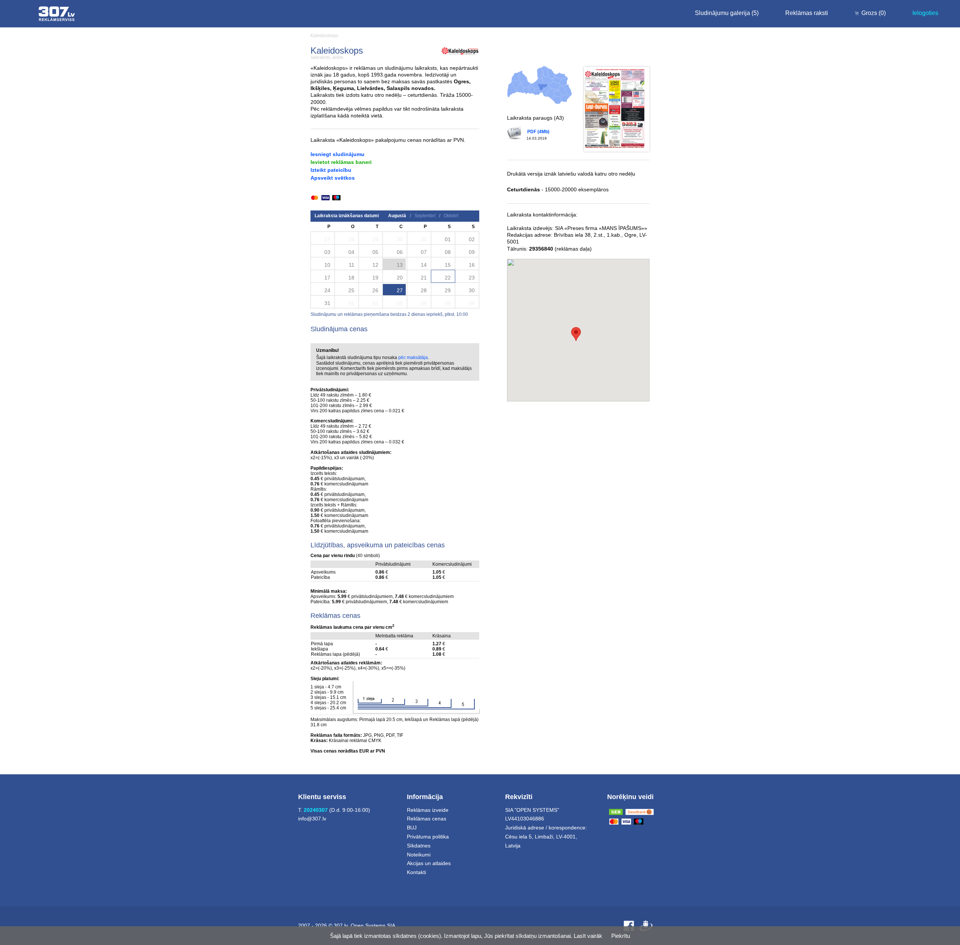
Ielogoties (925, 13)
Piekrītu (620, 936)
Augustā (397, 215)
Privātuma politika (428, 837)
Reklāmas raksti (806, 13)
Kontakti (416, 872)
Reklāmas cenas (426, 819)
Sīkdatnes (418, 846)
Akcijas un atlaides (429, 863)
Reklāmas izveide (427, 810)
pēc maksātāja (413, 357)
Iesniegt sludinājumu (337, 154)
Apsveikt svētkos (332, 178)
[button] (576, 334)
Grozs (873, 13)
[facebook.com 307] (629, 925)
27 (400, 290)
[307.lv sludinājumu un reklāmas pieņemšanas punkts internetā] (56, 13)
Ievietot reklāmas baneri (341, 162)
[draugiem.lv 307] (645, 925)
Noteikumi (418, 855)
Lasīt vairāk (588, 936)
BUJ (412, 828)
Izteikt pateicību (330, 170)
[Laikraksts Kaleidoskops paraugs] (617, 109)
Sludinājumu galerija (727, 13)
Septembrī (424, 215)
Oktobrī (451, 215)
